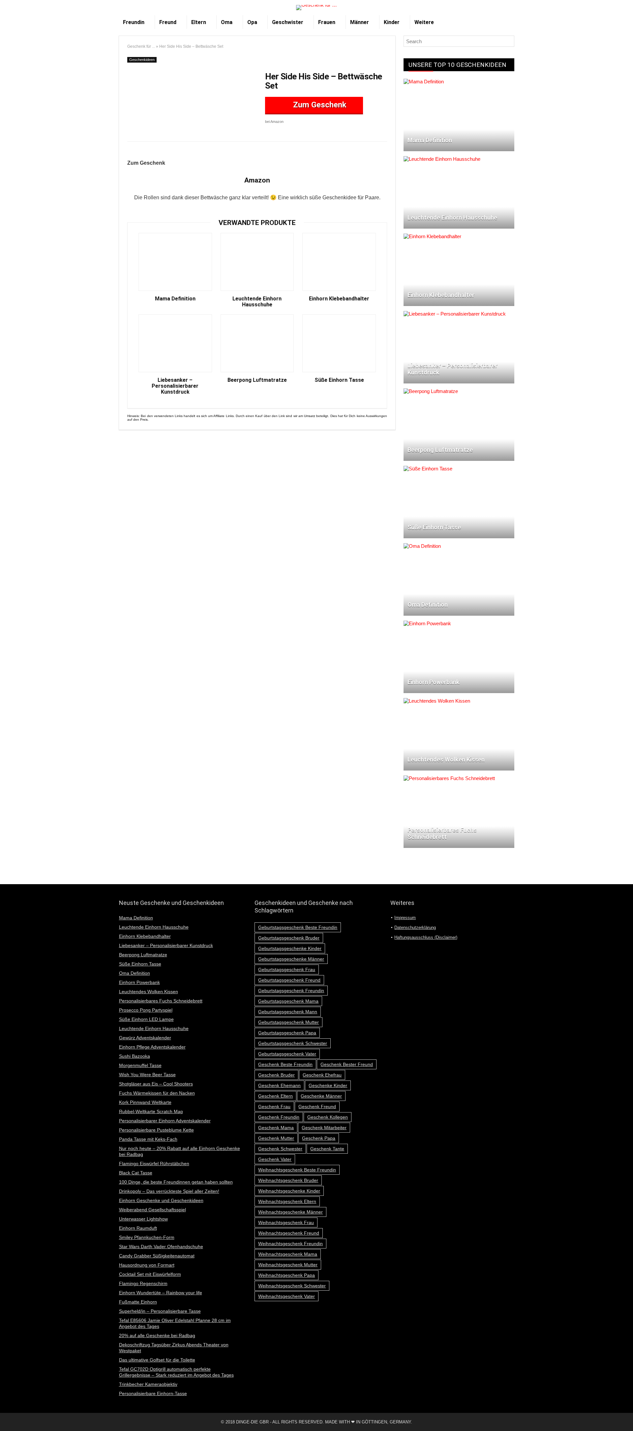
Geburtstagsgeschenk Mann (287, 1011)
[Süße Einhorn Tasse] (428, 468)
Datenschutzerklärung (415, 927)
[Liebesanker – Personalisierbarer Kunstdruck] (455, 314)
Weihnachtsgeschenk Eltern (287, 1201)
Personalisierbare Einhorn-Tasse (153, 1393)
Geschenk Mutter (276, 1138)
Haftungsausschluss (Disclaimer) (425, 937)
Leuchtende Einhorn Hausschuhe (257, 302)
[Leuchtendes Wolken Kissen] (437, 701)
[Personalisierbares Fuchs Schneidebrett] (449, 778)
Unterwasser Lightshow (143, 1218)
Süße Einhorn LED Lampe (146, 1019)
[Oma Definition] (422, 546)
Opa (252, 22)
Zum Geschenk (319, 104)
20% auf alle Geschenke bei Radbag (157, 1335)
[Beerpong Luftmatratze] (431, 391)
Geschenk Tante (327, 1148)
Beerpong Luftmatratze (257, 380)
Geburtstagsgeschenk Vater (287, 1053)
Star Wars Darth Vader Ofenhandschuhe (161, 1246)
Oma (226, 22)
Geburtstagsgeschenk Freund (289, 980)
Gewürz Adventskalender (145, 1037)
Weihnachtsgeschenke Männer (290, 1212)
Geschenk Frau (274, 1106)
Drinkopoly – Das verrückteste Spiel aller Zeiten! (169, 1191)
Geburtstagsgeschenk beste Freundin (297, 927)
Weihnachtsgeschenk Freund (288, 1233)
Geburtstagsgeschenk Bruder (288, 937)
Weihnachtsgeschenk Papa (286, 1275)
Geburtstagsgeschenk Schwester (292, 1043)
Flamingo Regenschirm (143, 1283)
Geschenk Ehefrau (322, 1075)
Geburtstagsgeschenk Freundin (291, 990)
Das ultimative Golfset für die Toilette (157, 1359)
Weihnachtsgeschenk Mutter (287, 1264)
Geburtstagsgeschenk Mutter (288, 1022)
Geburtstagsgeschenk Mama (288, 1001)
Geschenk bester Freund (346, 1064)
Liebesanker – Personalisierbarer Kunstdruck (175, 386)
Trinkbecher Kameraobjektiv (148, 1384)
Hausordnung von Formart (146, 1265)
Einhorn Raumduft (138, 1228)
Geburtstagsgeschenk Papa (287, 1032)
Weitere (424, 22)
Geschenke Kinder (328, 1085)
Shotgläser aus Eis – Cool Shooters (156, 1083)
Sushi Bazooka (134, 1056)
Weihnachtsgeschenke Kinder (289, 1190)
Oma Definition (134, 973)
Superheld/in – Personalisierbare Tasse (160, 1311)
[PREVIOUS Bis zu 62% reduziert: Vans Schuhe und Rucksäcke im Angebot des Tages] (6, 1414)
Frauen (326, 22)
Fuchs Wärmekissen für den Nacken (157, 1093)
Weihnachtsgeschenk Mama (287, 1254)
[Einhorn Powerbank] (427, 623)
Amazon (257, 180)
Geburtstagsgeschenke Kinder (289, 948)
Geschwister (287, 22)
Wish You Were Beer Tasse (147, 1074)
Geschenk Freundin (278, 1117)
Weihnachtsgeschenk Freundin (290, 1243)
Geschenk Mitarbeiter (324, 1127)
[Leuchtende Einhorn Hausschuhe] (442, 159)
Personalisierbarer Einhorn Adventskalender (165, 1120)
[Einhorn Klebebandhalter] (432, 236)
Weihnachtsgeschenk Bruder (288, 1180)
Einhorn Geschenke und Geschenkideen (161, 1200)
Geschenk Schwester (280, 1148)
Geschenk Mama (276, 1127)
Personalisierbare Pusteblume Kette (156, 1130)
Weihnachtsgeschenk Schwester (292, 1285)
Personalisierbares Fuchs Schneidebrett (160, 1000)
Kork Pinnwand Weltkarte (145, 1102)
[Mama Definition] (424, 81)
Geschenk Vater (274, 1159)
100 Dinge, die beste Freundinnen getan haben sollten (176, 1182)
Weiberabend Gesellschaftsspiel (152, 1209)
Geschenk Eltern (275, 1096)
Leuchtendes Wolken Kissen (148, 991)
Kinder (392, 22)
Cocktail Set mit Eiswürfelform (150, 1274)
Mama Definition (175, 299)
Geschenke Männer (321, 1096)
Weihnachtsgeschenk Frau (286, 1222)
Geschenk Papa (318, 1138)
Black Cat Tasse (135, 1172)
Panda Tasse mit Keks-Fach (148, 1139)
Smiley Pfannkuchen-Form (146, 1237)
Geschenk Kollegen (327, 1117)
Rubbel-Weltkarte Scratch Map (151, 1111)
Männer (359, 22)
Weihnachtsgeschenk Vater (286, 1296)
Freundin (133, 22)
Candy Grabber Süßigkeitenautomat (157, 1255)
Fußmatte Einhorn (138, 1302)
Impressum (405, 917)
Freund (167, 22)
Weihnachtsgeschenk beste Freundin (297, 1169)
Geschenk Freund (317, 1106)
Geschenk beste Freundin (285, 1064)
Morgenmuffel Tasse (140, 1065)
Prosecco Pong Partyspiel (145, 1010)
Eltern (198, 22)
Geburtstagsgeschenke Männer (291, 959)
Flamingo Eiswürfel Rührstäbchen (154, 1163)
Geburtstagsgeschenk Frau (286, 969)
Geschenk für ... (141, 46)
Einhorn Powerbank (139, 982)
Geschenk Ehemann (279, 1085)
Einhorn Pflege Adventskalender (152, 1047)
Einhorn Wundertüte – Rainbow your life (160, 1292)
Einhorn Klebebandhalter (339, 299)
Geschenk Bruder (276, 1075)
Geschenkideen (142, 60)
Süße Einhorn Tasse (339, 380)
